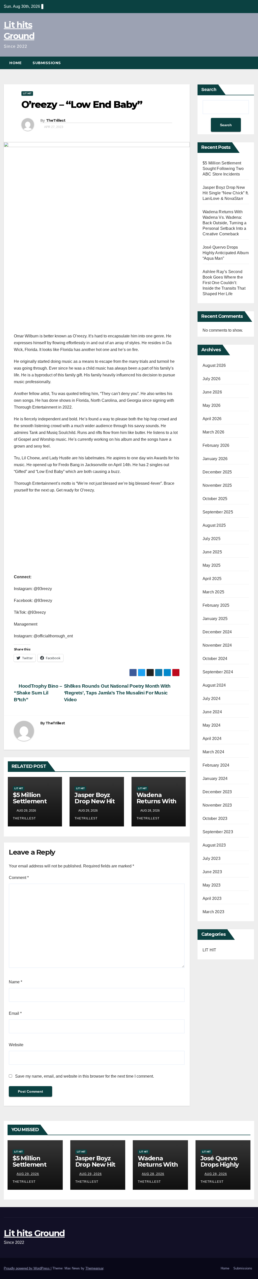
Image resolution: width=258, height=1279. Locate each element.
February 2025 (216, 605)
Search (208, 89)
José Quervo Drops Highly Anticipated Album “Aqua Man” (226, 252)
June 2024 (212, 712)
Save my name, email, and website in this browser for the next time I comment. (84, 1076)
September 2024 (218, 672)
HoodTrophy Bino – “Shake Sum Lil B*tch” (38, 692)
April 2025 (212, 579)
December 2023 (217, 792)
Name (15, 982)
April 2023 (212, 898)
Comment (19, 877)
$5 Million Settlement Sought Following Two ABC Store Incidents (223, 168)
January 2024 (215, 778)
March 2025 (213, 592)
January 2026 (215, 459)
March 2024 (213, 752)
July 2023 (211, 858)
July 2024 (211, 698)
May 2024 (212, 725)
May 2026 (212, 405)
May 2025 (212, 565)
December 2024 (217, 632)
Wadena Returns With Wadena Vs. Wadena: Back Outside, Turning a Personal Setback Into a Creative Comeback (225, 223)
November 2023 (217, 805)
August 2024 (214, 685)
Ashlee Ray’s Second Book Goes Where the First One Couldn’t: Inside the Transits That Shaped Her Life (224, 283)
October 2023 (215, 818)
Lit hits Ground (34, 1233)
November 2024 (217, 645)
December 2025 (217, 472)
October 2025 (215, 499)
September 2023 (218, 832)
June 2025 (212, 552)
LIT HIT (27, 93)
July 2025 (211, 539)
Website (16, 1045)
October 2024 (215, 658)
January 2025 (215, 618)
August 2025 (214, 525)
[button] (250, 63)
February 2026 (216, 445)
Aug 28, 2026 (153, 1174)
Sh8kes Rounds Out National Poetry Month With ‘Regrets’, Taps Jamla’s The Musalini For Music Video (117, 692)
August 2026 (214, 365)
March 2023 (213, 912)
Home (15, 63)
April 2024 (212, 738)
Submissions (47, 63)
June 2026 (212, 392)
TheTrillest (55, 120)
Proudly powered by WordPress (27, 1268)
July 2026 (211, 379)
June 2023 (212, 872)
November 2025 (217, 485)
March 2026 (213, 432)
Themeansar (94, 1268)
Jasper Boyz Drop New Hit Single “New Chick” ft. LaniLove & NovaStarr (226, 193)
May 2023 (212, 885)
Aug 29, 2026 (28, 1174)
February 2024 (216, 765)
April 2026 (212, 419)
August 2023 (214, 845)
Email (15, 1013)
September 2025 (218, 512)
